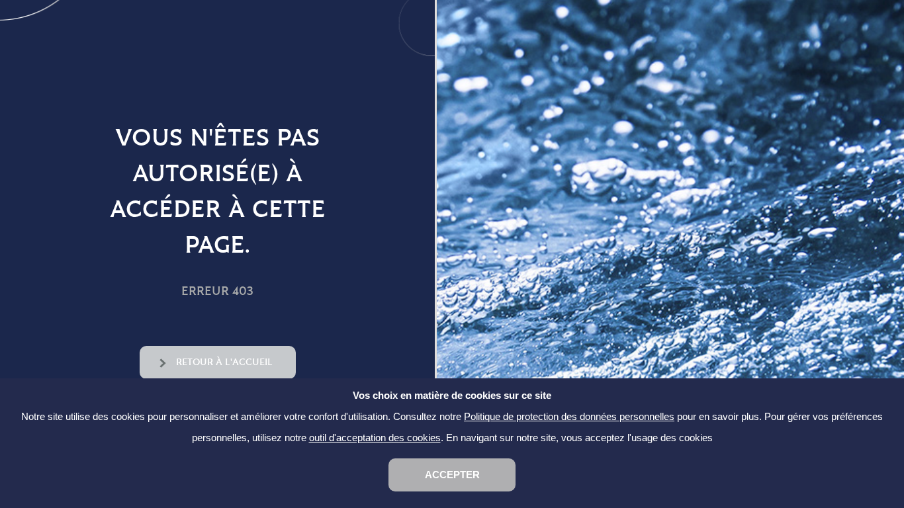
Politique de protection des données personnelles (569, 416)
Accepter (452, 474)
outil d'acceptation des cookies (375, 437)
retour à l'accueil (224, 362)
